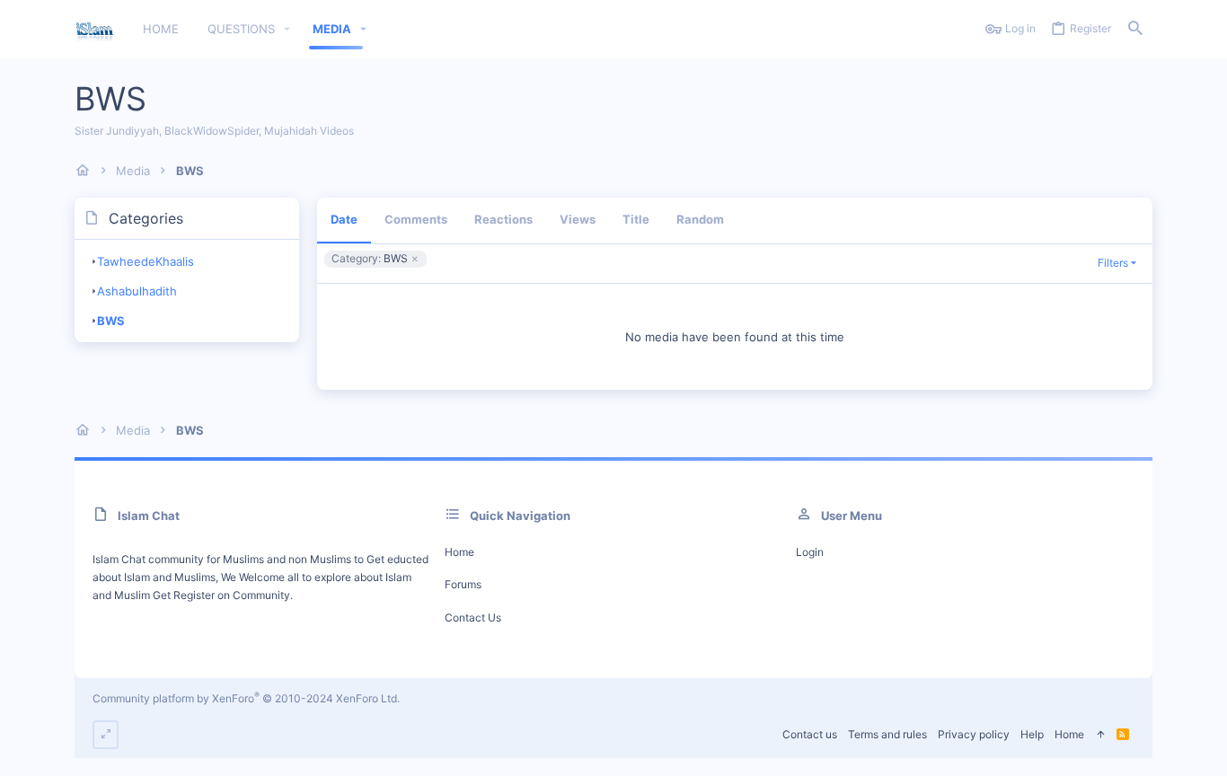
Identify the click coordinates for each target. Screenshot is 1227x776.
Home (459, 552)
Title (635, 219)
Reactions (503, 219)
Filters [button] (1113, 262)
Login (810, 552)
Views (578, 219)
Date (344, 219)
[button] (287, 29)
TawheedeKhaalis (145, 261)
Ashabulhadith (137, 291)
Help (1032, 734)
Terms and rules (887, 734)
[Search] (1135, 29)
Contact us (473, 617)
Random (700, 219)
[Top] (1100, 735)
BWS (111, 320)
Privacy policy (974, 734)
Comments (415, 219)
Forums (463, 584)
